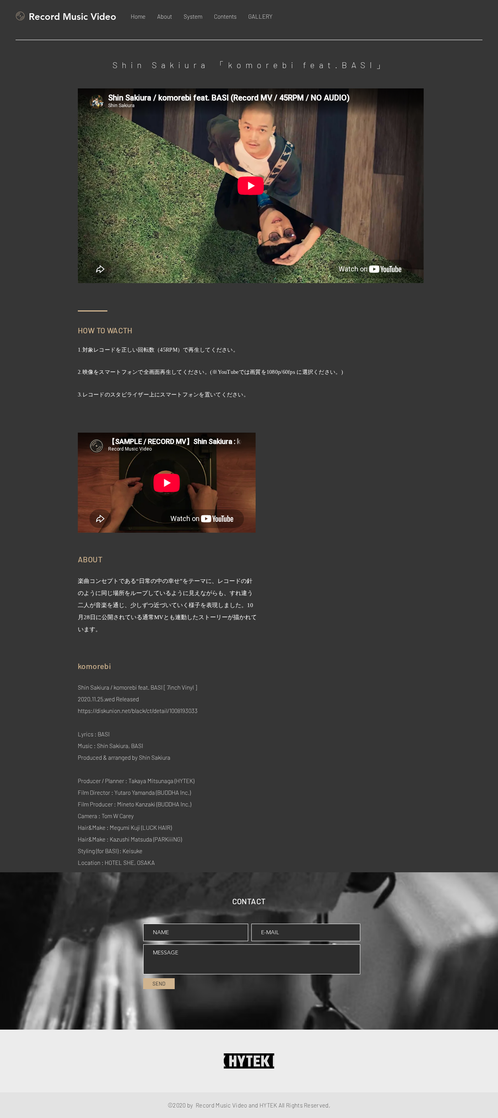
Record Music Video (72, 16)
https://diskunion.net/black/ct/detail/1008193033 (138, 710)
